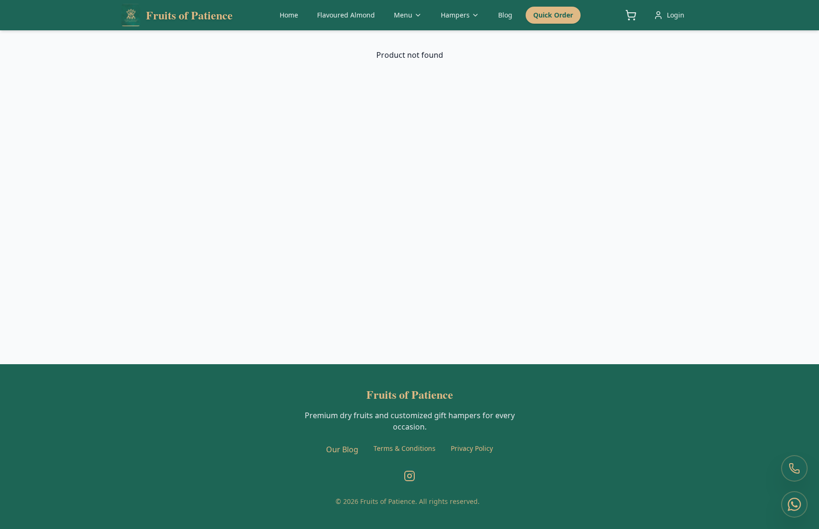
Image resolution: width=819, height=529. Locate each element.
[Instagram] (409, 475)
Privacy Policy (472, 448)
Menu (403, 14)
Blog (505, 14)
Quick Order (553, 14)
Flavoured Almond (346, 14)
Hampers (455, 14)
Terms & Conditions (404, 448)
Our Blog (342, 449)
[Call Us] (794, 468)
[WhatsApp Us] (794, 504)
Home (289, 14)
